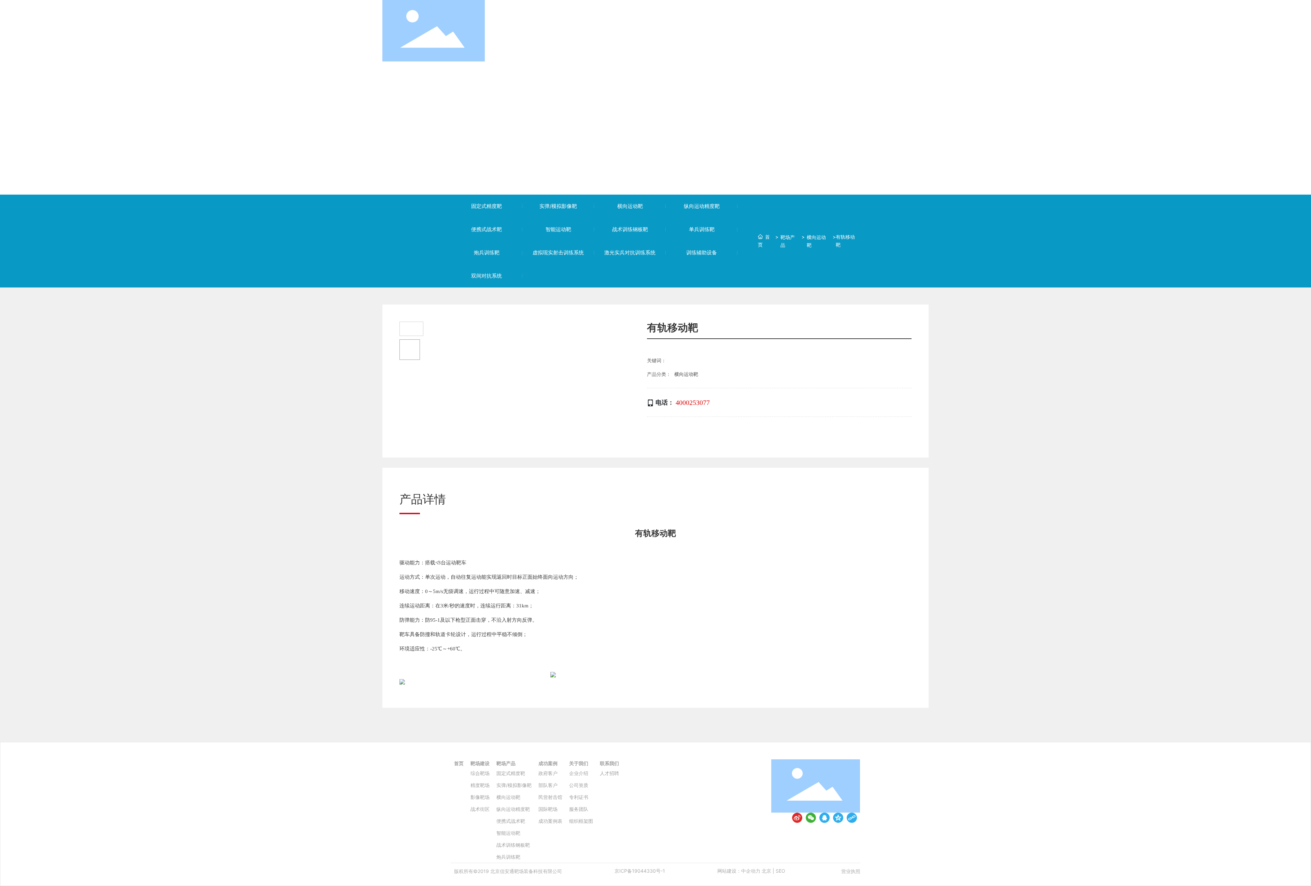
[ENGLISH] (924, 30)
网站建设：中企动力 (738, 871)
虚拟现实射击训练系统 (558, 252)
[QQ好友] (824, 818)
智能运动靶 (558, 229)
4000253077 (693, 402)
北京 (766, 871)
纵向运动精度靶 (702, 206)
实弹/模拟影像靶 (558, 206)
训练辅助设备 (701, 252)
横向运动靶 (630, 206)
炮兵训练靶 (486, 252)
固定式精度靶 (486, 206)
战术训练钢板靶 (630, 229)
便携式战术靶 (486, 229)
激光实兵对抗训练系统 (630, 252)
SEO (780, 871)
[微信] (811, 818)
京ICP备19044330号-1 (640, 871)
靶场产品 (787, 241)
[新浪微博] (797, 818)
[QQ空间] (838, 818)
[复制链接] (852, 818)
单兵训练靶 (702, 229)
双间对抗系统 (486, 275)
